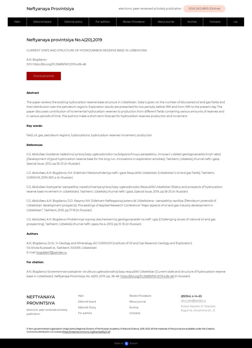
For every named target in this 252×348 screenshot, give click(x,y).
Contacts (215, 21)
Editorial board (42, 21)
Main (17, 21)
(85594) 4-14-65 (191, 296)
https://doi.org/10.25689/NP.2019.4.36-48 (59, 64)
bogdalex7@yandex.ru (52, 252)
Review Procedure (134, 21)
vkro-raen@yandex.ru (193, 300)
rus (235, 21)
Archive (192, 21)
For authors (103, 21)
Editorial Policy (87, 307)
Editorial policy (73, 21)
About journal (166, 21)
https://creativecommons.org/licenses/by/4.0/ (86, 332)
